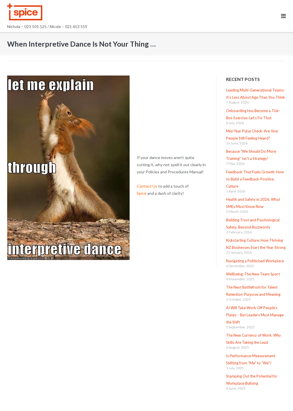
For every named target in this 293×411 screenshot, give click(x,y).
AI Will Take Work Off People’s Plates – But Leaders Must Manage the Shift (255, 314)
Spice (141, 193)
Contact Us (147, 186)
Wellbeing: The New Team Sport (253, 274)
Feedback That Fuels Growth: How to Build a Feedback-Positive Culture (255, 179)
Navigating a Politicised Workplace (255, 261)
